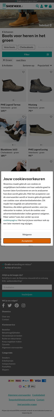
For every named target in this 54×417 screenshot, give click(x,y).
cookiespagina (10, 220)
